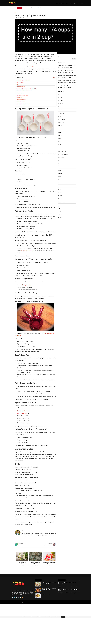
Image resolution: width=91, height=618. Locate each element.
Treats (59, 214)
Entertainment (61, 3)
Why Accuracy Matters (21, 86)
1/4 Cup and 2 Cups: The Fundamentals (23, 80)
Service (60, 195)
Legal (59, 163)
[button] (23, 8)
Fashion (60, 132)
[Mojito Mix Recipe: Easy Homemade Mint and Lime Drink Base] (22, 556)
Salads (59, 186)
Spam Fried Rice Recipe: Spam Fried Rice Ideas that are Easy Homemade (48, 594)
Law (59, 160)
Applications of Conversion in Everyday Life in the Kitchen (27, 88)
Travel (78, 3)
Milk (59, 170)
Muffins (60, 173)
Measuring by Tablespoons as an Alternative (24, 90)
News (59, 176)
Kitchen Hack (19, 84)
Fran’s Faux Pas (19, 97)
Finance (60, 138)
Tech (59, 205)
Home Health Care (62, 151)
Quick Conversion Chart (21, 101)
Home (57, 3)
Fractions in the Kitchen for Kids (22, 95)
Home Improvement (63, 154)
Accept (63, 616)
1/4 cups (31, 66)
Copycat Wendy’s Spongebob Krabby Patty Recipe (33, 7)
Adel (16, 17)
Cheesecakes (61, 113)
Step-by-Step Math (20, 82)
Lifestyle (60, 167)
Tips (74, 3)
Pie (59, 182)
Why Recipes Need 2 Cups (21, 99)
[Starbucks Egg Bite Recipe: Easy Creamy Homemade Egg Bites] (38, 584)
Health (71, 3)
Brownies (60, 103)
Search (60, 56)
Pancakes (60, 179)
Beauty (60, 97)
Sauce (59, 192)
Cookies (60, 116)
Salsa (59, 189)
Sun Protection (62, 202)
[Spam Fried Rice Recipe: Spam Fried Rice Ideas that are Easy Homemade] (38, 595)
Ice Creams (61, 157)
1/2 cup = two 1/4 (21, 413)
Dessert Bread (61, 119)
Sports (60, 198)
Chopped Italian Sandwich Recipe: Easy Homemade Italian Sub (49, 589)
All (59, 94)
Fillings (60, 135)
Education (60, 125)
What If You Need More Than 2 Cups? (23, 103)
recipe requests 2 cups (27, 250)
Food (67, 3)
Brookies (60, 100)
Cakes (59, 110)
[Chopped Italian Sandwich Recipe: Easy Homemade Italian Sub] (38, 590)
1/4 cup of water (26, 285)
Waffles (60, 217)
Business (60, 106)
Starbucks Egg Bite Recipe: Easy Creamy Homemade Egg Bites (49, 583)
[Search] (81, 3)
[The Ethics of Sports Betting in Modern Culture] (35, 556)
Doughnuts (61, 122)
